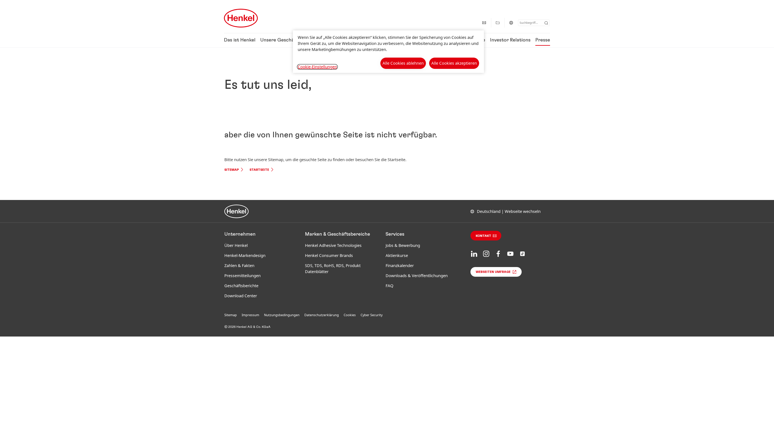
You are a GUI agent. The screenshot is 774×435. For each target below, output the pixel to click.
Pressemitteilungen (242, 275)
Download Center (240, 295)
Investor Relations (510, 40)
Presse (542, 40)
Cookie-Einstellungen (317, 67)
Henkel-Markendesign (244, 255)
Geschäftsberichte (241, 285)
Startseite (259, 169)
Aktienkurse (397, 255)
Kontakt (483, 235)
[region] (388, 51)
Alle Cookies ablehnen (403, 63)
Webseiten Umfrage (493, 271)
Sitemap (231, 169)
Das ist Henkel (239, 40)
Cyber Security (372, 315)
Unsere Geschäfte (280, 40)
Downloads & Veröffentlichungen (417, 275)
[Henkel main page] (241, 18)
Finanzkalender (400, 265)
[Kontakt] (484, 23)
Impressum (250, 315)
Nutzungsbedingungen (282, 315)
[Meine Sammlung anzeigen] (497, 23)
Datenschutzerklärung (321, 315)
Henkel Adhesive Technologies (333, 245)
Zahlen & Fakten (239, 265)
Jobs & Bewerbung (403, 245)
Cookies (350, 315)
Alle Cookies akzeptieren (454, 63)
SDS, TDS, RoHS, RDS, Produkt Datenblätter (333, 268)
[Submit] (546, 23)
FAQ (389, 285)
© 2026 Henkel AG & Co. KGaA (247, 326)
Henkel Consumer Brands (329, 255)
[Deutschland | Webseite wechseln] (511, 23)
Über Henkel (236, 245)
